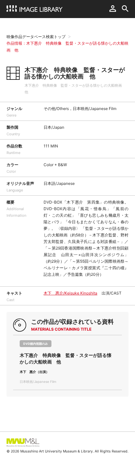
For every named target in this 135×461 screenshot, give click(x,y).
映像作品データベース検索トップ (36, 36)
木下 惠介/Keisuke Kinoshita (70, 293)
